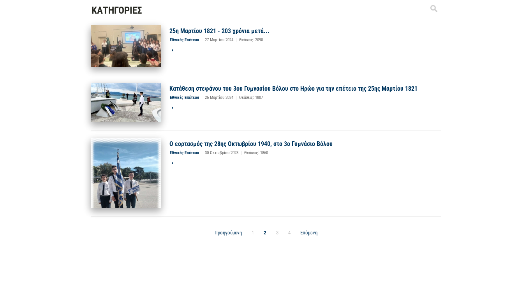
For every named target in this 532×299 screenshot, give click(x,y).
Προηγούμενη (228, 233)
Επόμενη (308, 233)
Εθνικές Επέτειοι (184, 39)
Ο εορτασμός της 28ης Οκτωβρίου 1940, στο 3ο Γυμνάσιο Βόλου (251, 144)
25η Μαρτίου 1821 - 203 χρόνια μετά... (219, 31)
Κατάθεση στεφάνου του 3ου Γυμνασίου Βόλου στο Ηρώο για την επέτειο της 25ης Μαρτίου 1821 (293, 88)
